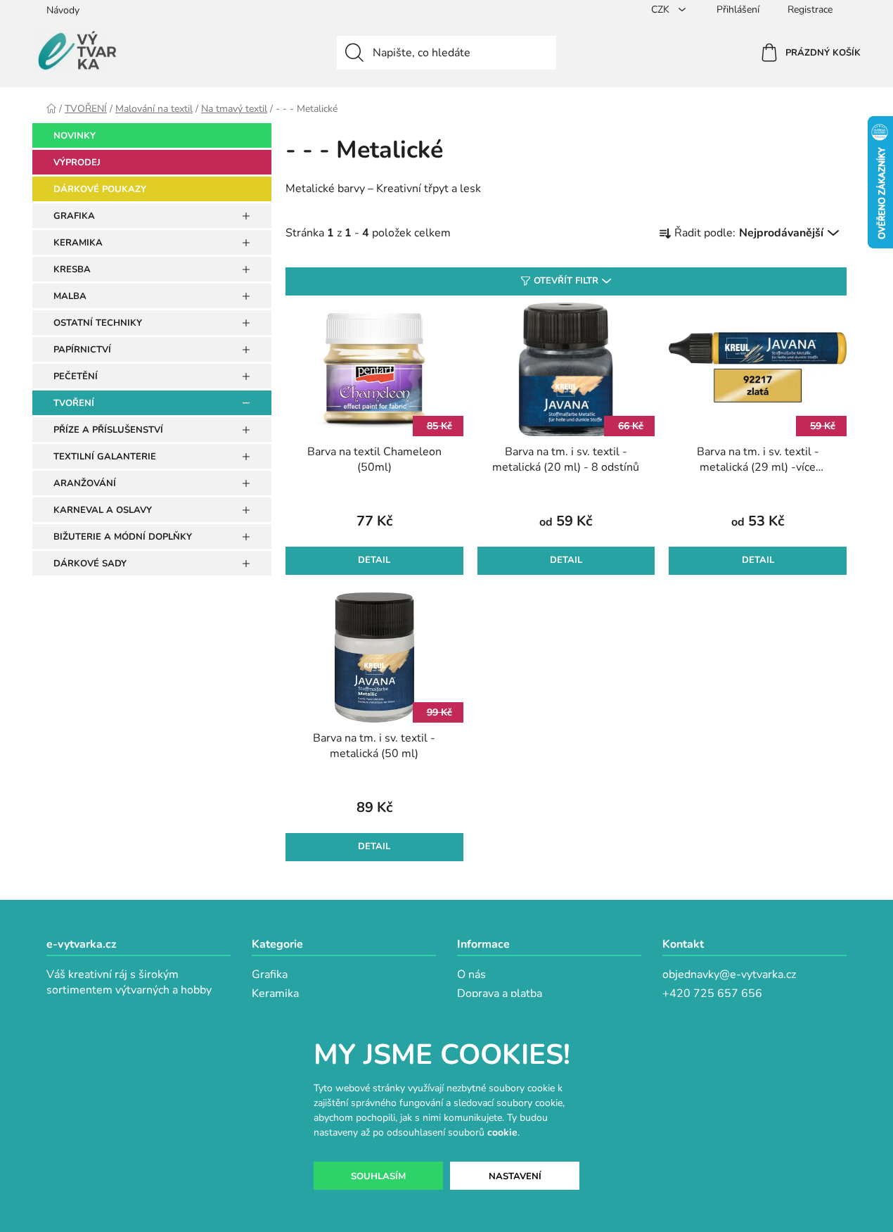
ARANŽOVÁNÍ (84, 483)
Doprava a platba (499, 993)
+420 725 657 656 (712, 993)
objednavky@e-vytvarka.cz (729, 974)
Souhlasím (378, 1176)
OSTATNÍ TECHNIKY (97, 323)
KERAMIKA (78, 242)
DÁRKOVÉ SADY (90, 563)
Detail (374, 560)
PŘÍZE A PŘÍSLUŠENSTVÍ (108, 430)
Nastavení (515, 1176)
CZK (661, 9)
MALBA (69, 296)
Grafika (270, 974)
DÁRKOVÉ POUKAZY (99, 189)
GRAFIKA (74, 216)
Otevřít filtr (566, 280)
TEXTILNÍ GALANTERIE (104, 456)
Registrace (810, 9)
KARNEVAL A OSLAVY (102, 510)
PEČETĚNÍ (75, 376)
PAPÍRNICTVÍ (82, 349)
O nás (471, 974)
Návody (62, 10)
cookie (502, 1132)
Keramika (275, 993)
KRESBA (72, 269)
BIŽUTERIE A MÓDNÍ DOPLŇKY (122, 537)
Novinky (74, 135)
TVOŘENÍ (73, 403)
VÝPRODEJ (77, 162)
